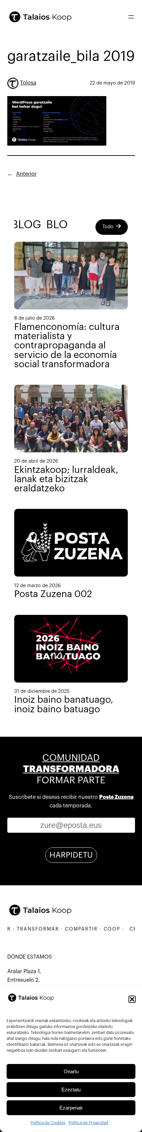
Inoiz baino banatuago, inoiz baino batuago (63, 704)
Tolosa (28, 83)
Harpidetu (71, 855)
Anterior (26, 174)
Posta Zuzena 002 (53, 594)
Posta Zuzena (116, 797)
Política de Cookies (47, 1123)
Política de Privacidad (88, 1123)
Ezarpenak (71, 1108)
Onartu (71, 1071)
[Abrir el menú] (131, 17)
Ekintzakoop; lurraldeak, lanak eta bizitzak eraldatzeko (66, 479)
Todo (108, 226)
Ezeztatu (71, 1089)
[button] (132, 999)
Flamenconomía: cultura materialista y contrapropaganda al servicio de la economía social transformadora (67, 345)
